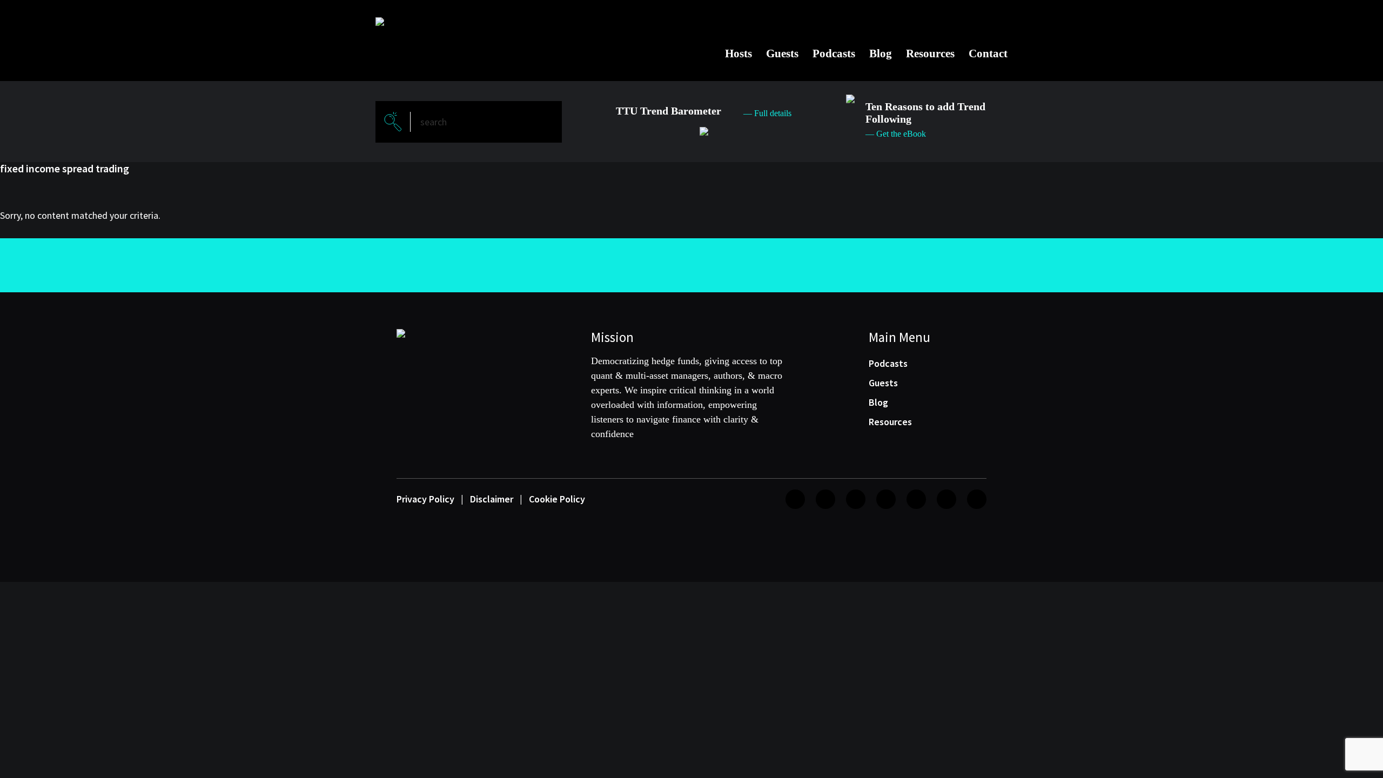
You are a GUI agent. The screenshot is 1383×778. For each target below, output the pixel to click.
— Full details (767, 113)
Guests (782, 53)
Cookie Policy (557, 499)
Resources (930, 53)
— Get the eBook (895, 133)
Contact (988, 53)
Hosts (738, 53)
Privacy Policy (425, 499)
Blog (880, 53)
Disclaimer (491, 499)
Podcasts (834, 53)
